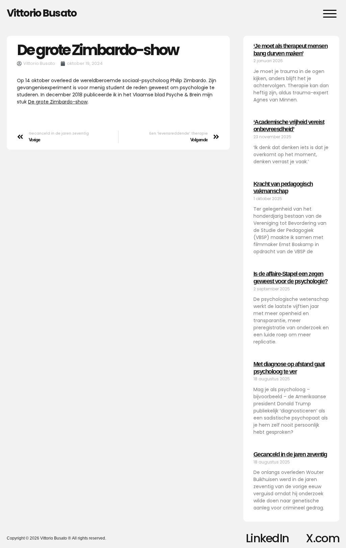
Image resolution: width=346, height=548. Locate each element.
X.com (322, 538)
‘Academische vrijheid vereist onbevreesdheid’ (288, 126)
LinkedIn (267, 538)
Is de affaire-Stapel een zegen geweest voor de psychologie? (290, 277)
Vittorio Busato (42, 13)
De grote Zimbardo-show (58, 101)
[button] (329, 13)
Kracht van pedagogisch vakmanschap (283, 188)
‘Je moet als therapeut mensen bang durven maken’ (290, 50)
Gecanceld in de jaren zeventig (290, 454)
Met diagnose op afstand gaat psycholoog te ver (289, 368)
